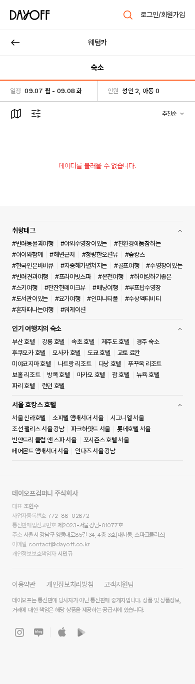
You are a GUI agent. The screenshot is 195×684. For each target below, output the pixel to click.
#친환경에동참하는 (137, 243)
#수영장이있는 (164, 265)
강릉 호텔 (53, 342)
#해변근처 (62, 254)
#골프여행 (127, 265)
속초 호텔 (83, 342)
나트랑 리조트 (75, 364)
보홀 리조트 (26, 375)
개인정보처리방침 (70, 584)
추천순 (169, 113)
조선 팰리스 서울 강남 (38, 429)
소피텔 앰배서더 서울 (78, 418)
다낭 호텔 (110, 364)
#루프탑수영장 (143, 287)
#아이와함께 (27, 254)
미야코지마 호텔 (31, 364)
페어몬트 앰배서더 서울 (40, 451)
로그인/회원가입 (162, 15)
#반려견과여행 (30, 276)
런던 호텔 (53, 386)
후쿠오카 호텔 (29, 353)
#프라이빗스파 (73, 276)
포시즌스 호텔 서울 (106, 440)
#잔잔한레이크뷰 (65, 287)
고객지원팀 (119, 584)
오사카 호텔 (66, 353)
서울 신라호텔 (29, 418)
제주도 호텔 (116, 342)
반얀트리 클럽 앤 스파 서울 (44, 440)
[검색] (128, 15)
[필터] (36, 114)
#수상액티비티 (143, 298)
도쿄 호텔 (99, 353)
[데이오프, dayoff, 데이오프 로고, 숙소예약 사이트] (30, 15)
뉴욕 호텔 (148, 375)
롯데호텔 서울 (133, 429)
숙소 (97, 67)
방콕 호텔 (58, 375)
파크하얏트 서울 (90, 429)
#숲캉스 (135, 254)
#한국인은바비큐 (33, 265)
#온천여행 (111, 276)
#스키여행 (25, 287)
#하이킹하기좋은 (151, 276)
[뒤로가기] (15, 42)
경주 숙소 (148, 342)
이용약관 (24, 584)
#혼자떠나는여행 (33, 309)
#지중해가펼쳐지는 (83, 265)
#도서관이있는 (30, 298)
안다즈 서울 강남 (95, 451)
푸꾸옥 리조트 (145, 364)
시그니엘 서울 (127, 418)
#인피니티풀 (102, 298)
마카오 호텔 (91, 375)
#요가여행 (67, 298)
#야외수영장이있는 (83, 243)
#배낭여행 (105, 287)
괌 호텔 (121, 375)
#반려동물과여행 (33, 243)
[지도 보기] (16, 114)
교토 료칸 (129, 353)
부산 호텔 (23, 342)
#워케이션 (73, 309)
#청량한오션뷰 (100, 254)
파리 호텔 (23, 386)
